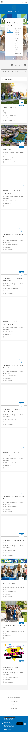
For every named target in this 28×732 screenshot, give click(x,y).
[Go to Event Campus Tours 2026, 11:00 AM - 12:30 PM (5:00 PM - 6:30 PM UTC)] (14, 103)
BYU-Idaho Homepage (14, 697)
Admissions (14, 705)
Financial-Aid (14, 701)
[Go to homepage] (14, 7)
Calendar (14, 693)
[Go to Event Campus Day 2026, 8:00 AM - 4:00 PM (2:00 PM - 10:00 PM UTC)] (14, 579)
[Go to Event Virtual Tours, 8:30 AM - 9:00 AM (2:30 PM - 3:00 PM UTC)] (14, 145)
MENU (4, 2)
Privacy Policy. (7, 729)
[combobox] (7, 72)
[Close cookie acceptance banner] (25, 724)
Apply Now (14, 708)
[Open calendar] (12, 65)
